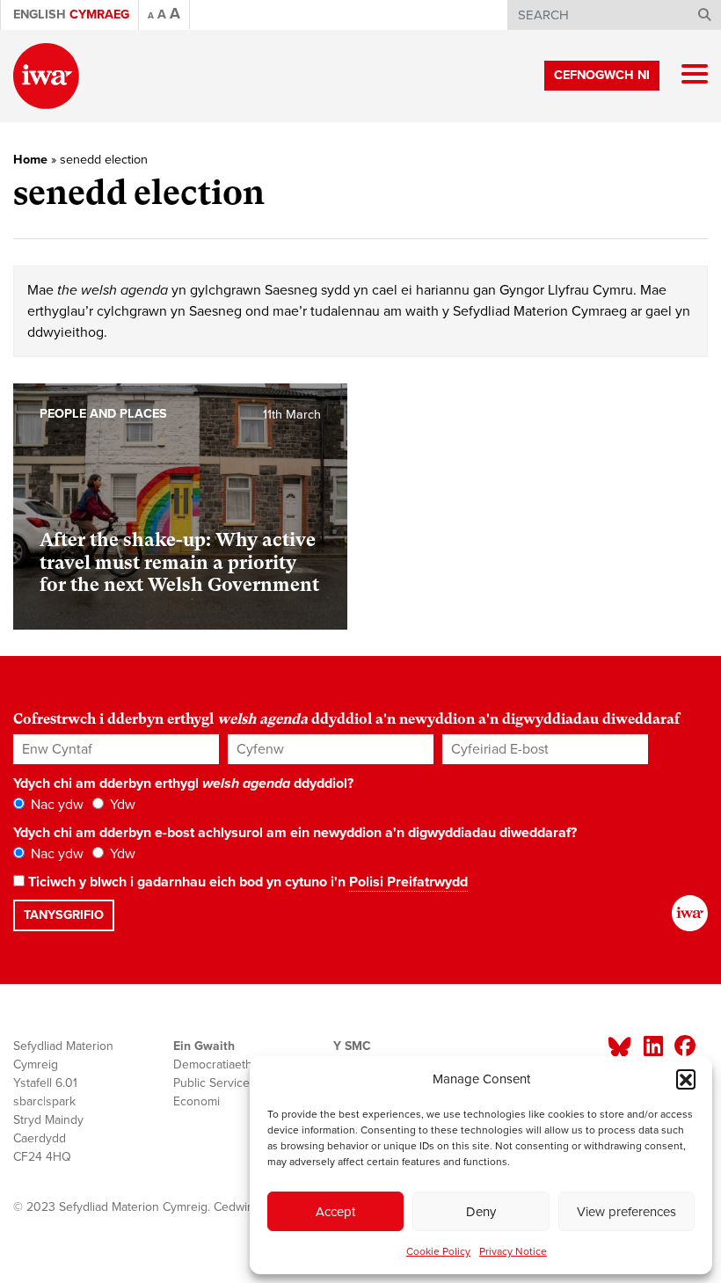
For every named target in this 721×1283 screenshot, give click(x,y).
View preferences (626, 1212)
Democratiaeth (212, 1064)
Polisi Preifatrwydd (408, 882)
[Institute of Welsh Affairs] (46, 76)
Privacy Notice (513, 1251)
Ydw (120, 804)
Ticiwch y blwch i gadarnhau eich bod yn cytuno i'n (246, 882)
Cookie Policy (438, 1251)
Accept (335, 1212)
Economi (196, 1101)
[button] (686, 1079)
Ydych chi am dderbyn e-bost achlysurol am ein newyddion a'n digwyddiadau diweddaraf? (295, 833)
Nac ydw (55, 804)
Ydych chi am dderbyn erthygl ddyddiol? (183, 783)
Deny (481, 1212)
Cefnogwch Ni (602, 75)
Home (30, 159)
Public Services (214, 1082)
